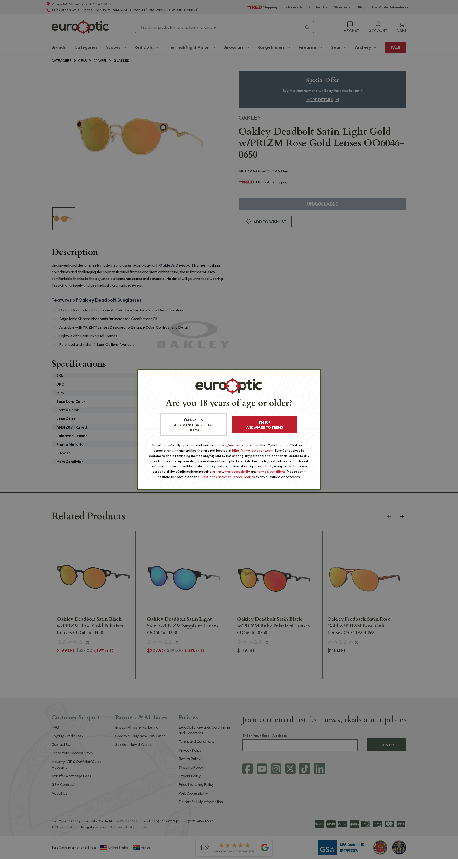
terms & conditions (271, 471)
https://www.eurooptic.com (238, 445)
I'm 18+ (264, 425)
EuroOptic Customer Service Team (226, 477)
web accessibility (237, 471)
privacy (217, 471)
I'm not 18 (193, 424)
